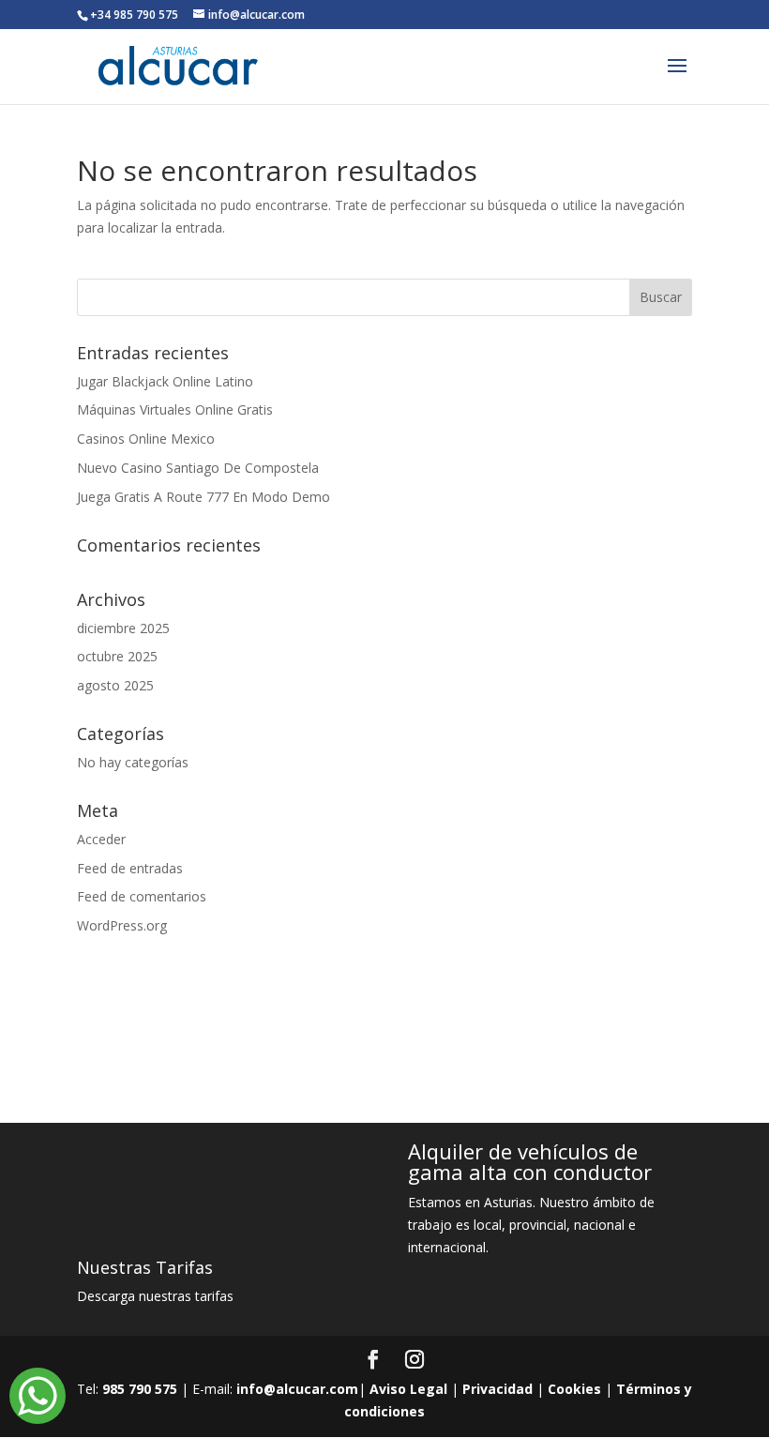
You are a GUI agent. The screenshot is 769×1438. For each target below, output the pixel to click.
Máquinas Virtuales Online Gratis (175, 409)
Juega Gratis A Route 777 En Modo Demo (203, 497)
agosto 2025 (115, 685)
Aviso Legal (408, 1389)
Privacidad (497, 1389)
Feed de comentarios (141, 896)
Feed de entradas (130, 868)
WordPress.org (122, 925)
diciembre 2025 (123, 628)
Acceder (101, 839)
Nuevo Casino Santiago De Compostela (198, 468)
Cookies (574, 1389)
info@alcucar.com (297, 1389)
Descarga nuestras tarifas (155, 1296)
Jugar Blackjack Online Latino (165, 381)
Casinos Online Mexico (146, 438)
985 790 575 (139, 1389)
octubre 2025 (117, 656)
